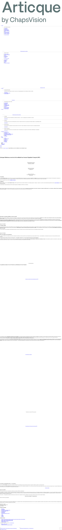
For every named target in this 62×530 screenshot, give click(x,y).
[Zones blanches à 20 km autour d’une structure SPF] (31, 447)
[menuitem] (31, 56)
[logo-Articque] (31, 24)
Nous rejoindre (3, 512)
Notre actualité (3, 509)
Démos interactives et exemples (24, 51)
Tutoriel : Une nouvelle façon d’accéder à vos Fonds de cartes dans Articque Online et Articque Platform (13, 519)
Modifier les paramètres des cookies (5, 513)
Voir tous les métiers (6, 34)
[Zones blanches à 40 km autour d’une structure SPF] (31, 475)
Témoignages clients (42, 87)
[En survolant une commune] (31, 376)
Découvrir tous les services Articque (17, 114)
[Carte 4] (31, 328)
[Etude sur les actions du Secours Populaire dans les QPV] (31, 300)
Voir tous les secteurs (6, 58)
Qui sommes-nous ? (3, 511)
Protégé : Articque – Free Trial (4, 521)
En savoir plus (6, 92)
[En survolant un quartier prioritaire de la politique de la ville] (31, 404)
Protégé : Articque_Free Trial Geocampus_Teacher (7, 520)
